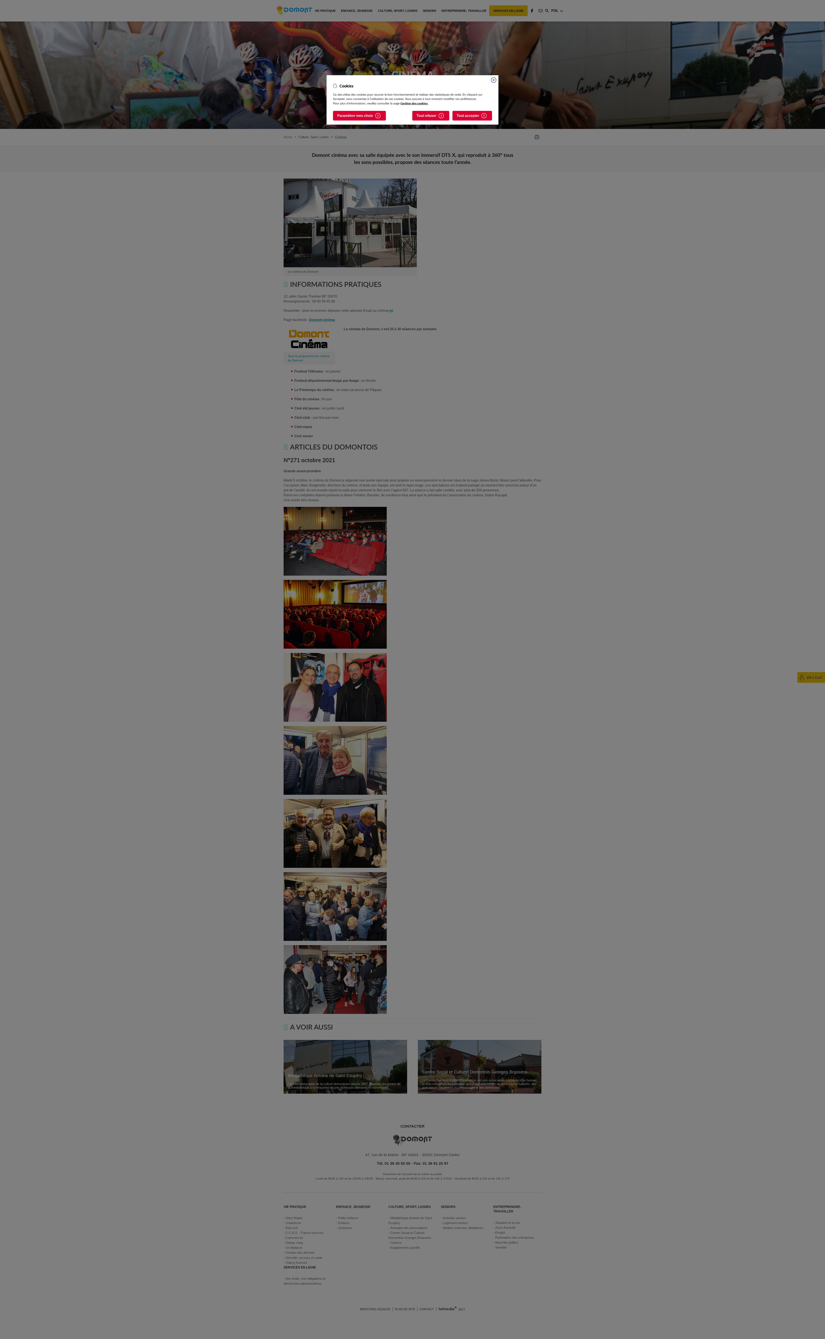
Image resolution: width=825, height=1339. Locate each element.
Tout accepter (468, 116)
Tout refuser (426, 116)
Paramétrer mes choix (355, 116)
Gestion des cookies (414, 103)
